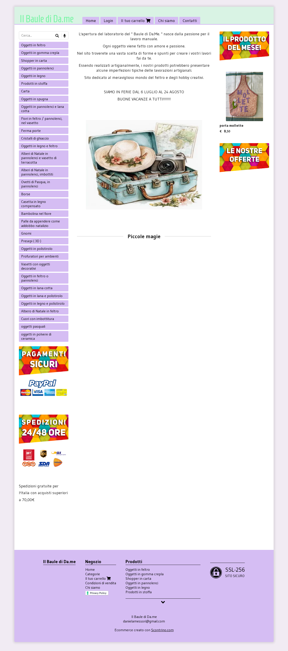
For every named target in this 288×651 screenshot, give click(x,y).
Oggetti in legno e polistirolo (43, 303)
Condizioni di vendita (100, 583)
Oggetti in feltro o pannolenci (34, 278)
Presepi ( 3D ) (31, 241)
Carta (25, 91)
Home (91, 20)
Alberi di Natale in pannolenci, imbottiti (37, 172)
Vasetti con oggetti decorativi (35, 266)
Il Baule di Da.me (47, 18)
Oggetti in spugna (34, 99)
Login (108, 20)
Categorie (92, 574)
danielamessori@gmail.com (144, 621)
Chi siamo (166, 20)
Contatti (190, 20)
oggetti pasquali (33, 326)
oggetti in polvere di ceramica (36, 336)
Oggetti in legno (33, 75)
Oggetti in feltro (33, 45)
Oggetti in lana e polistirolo (42, 295)
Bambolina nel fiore (36, 213)
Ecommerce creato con (144, 630)
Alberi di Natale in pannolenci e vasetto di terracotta (38, 157)
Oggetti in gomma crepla (40, 52)
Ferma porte (31, 130)
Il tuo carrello (133, 20)
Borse (25, 194)
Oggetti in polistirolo (36, 248)
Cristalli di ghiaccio (35, 138)
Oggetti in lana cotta (36, 288)
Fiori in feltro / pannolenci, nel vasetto (41, 120)
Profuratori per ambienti (39, 256)
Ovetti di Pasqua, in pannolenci (35, 184)
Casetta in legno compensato (33, 203)
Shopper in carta (34, 60)
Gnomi (26, 233)
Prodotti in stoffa (34, 83)
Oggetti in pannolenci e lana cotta (42, 108)
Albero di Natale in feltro (40, 311)
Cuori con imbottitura (37, 318)
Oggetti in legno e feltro (39, 146)
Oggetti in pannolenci (37, 68)
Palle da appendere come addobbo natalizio (40, 223)
